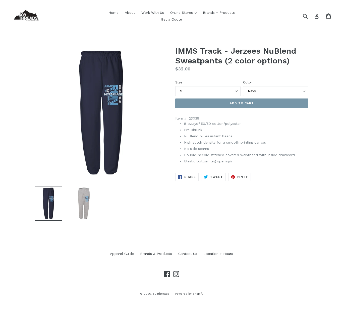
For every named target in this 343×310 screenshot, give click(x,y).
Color (247, 82)
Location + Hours (218, 254)
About (130, 13)
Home (113, 13)
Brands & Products (156, 254)
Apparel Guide (122, 254)
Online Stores (184, 12)
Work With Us (152, 13)
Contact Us (187, 254)
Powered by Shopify (189, 293)
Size (178, 82)
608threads (161, 293)
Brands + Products (219, 13)
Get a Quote (171, 19)
